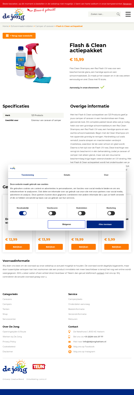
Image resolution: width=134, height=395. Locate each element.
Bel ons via (88, 336)
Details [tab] (67, 175)
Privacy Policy (9, 341)
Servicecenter (9, 319)
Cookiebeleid (9, 346)
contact (100, 273)
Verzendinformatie (77, 314)
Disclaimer (8, 351)
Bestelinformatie (76, 309)
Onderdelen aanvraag (79, 304)
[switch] (52, 213)
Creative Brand (17, 379)
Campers (7, 304)
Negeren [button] (127, 3)
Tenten (6, 309)
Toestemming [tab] (27, 175)
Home (6, 26)
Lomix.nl (42, 379)
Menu (128, 14)
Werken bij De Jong (12, 336)
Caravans (7, 299)
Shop (5, 314)
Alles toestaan (105, 224)
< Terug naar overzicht (21, 35)
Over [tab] (106, 175)
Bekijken (17, 247)
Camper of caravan (44, 26)
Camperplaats (75, 299)
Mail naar (89, 341)
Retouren (72, 319)
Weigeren (66, 224)
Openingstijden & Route (14, 331)
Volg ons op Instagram (84, 351)
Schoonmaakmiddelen (22, 26)
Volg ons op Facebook (83, 346)
